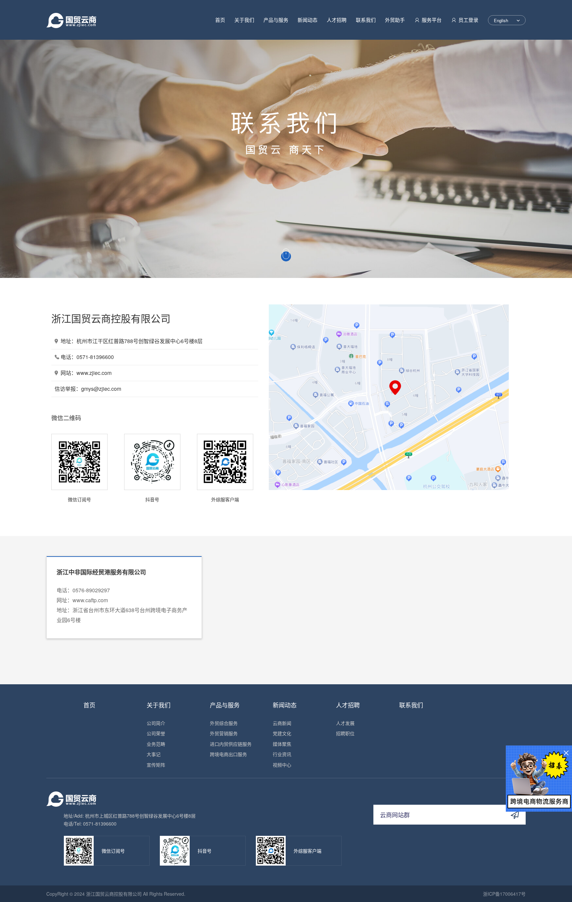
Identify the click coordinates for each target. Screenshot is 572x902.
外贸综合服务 (224, 723)
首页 (220, 19)
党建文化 (282, 733)
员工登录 (468, 20)
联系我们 (366, 19)
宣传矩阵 (156, 764)
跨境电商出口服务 (228, 754)
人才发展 (345, 723)
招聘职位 (345, 733)
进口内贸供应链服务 (231, 744)
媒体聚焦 (282, 744)
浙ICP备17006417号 (504, 893)
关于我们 (244, 19)
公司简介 (156, 723)
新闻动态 (307, 19)
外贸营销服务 (224, 733)
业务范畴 (156, 744)
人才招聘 (337, 19)
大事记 (154, 754)
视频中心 (282, 764)
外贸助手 (395, 19)
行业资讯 (282, 754)
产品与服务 (275, 19)
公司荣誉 (156, 733)
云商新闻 (282, 723)
